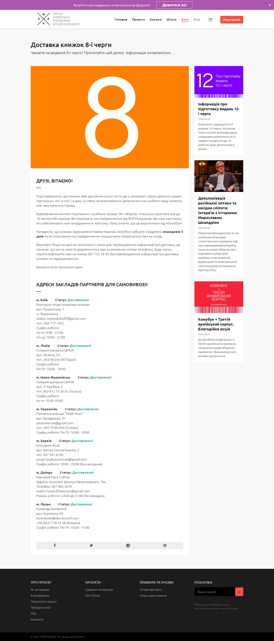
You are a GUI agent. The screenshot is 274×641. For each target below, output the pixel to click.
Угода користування (153, 595)
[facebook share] (54, 545)
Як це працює (40, 589)
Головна (121, 19)
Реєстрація (231, 19)
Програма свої (40, 607)
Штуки (172, 19)
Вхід (197, 19)
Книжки (156, 19)
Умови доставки (151, 589)
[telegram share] (128, 545)
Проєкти (138, 19)
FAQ (33, 613)
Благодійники (40, 595)
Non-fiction (92, 595)
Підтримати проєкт (44, 601)
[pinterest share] (165, 545)
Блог (185, 19)
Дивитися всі (174, 4)
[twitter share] (91, 545)
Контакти (37, 619)
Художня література (99, 589)
